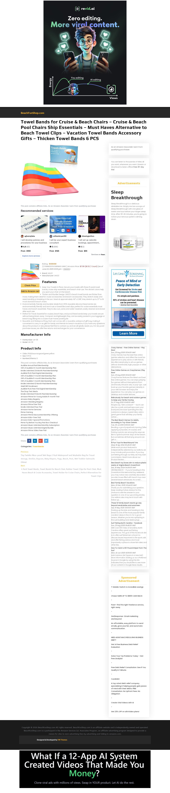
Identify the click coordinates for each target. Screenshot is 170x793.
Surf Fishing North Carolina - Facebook (126, 523)
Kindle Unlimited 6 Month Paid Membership (39, 394)
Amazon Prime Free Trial (31, 404)
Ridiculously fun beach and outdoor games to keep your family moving (128, 398)
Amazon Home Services (31, 409)
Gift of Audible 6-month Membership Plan (38, 378)
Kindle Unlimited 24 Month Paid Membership (39, 370)
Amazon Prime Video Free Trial (33, 430)
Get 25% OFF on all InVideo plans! (125, 711)
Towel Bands (38, 446)
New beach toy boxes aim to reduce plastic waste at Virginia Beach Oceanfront (128, 464)
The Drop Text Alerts (29, 391)
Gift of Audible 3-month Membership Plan (38, 376)
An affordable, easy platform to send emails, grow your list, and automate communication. (127, 626)
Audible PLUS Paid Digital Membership (36, 373)
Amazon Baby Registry (30, 399)
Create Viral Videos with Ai (122, 702)
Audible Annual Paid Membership (35, 365)
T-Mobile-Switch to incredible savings (127, 587)
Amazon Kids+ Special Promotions (35, 420)
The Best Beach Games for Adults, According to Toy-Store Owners (125, 421)
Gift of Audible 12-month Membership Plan (38, 368)
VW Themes (62, 740)
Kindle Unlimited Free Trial (31, 407)
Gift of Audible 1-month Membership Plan (38, 381)
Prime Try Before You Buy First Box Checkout (39, 422)
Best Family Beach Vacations (122, 483)
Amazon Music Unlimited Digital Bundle (37, 428)
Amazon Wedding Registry (32, 402)
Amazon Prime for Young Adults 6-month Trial (40, 396)
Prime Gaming (27, 412)
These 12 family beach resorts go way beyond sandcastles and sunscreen (126, 504)
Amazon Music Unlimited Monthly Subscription (40, 425)
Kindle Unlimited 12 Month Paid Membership (39, 383)
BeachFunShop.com (32, 112)
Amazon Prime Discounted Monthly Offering (39, 414)
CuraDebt (115, 679)
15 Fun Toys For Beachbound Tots (124, 442)
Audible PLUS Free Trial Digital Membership (38, 388)
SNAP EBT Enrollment (29, 386)
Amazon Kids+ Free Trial (31, 417)
